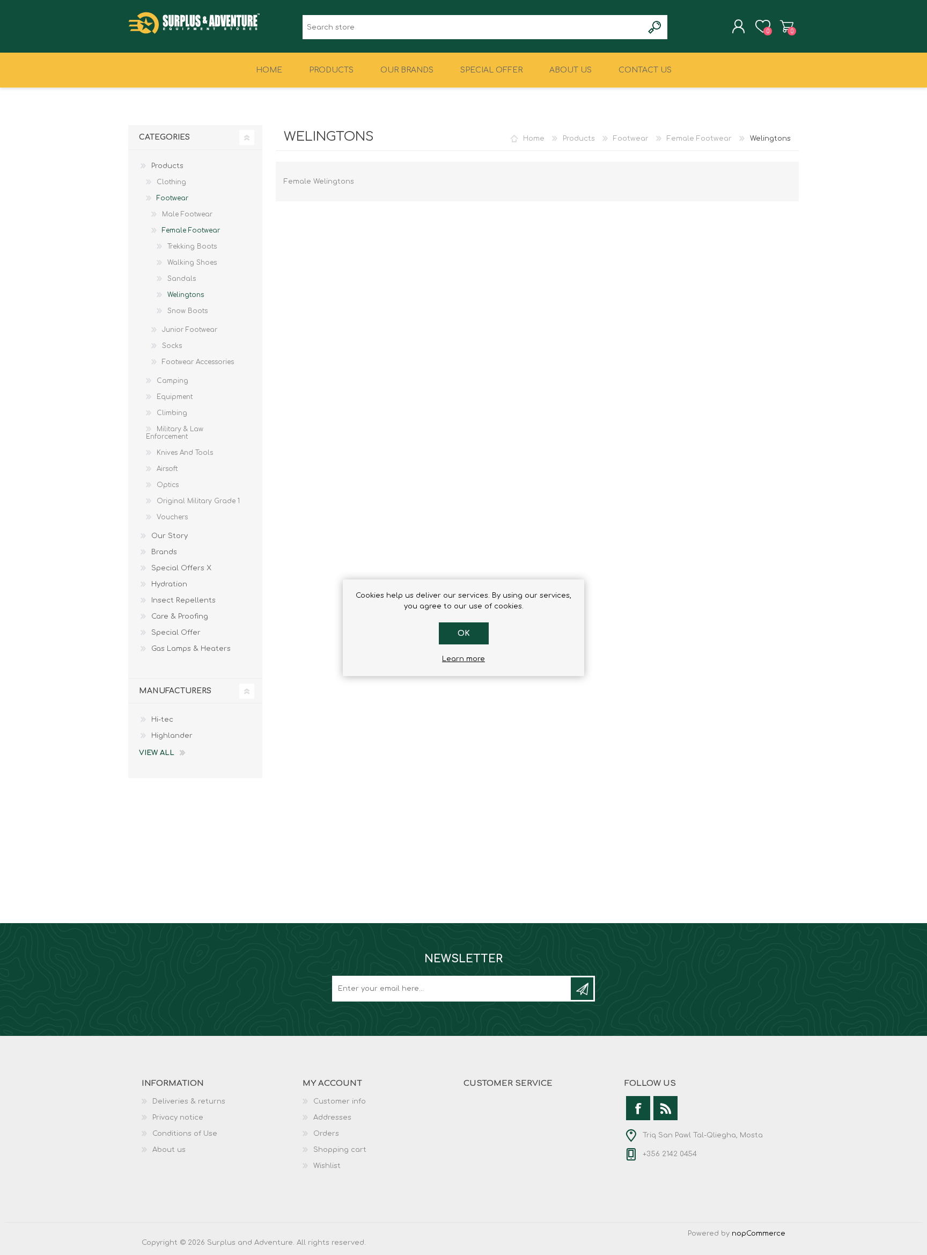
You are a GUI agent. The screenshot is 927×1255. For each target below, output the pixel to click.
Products (579, 138)
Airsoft (167, 469)
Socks (172, 346)
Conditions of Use (184, 1133)
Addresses (332, 1117)
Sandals (181, 278)
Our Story (169, 536)
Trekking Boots (192, 246)
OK (464, 633)
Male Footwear (187, 214)
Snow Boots (187, 311)
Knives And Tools (185, 452)
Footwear (631, 138)
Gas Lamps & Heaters (191, 648)
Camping (172, 381)
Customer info (339, 1101)
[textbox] (473, 27)
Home (534, 138)
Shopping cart (787, 26)
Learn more (463, 659)
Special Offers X (181, 568)
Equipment (175, 397)
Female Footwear (699, 138)
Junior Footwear (189, 329)
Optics (168, 485)
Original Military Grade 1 (198, 501)
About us (169, 1150)
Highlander (172, 735)
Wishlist (327, 1166)
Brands (164, 552)
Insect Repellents (183, 600)
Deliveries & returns (188, 1101)
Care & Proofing (179, 616)
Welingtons (185, 295)
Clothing (171, 182)
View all (156, 753)
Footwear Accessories (198, 362)
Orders (326, 1133)
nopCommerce (758, 1233)
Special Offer (176, 632)
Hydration (169, 584)
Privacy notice (177, 1117)
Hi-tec (162, 719)
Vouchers (172, 517)
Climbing (172, 413)
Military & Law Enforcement (174, 432)
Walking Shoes (192, 262)
